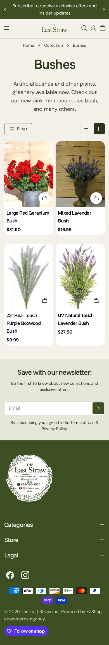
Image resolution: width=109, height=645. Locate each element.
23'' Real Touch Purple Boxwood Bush (23, 323)
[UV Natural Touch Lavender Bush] (80, 276)
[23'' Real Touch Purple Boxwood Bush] (28, 276)
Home (28, 45)
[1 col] (85, 128)
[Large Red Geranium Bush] (28, 174)
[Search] (84, 28)
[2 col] (99, 128)
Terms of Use (82, 422)
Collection (53, 45)
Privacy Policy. (55, 428)
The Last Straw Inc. (40, 611)
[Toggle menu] (6, 28)
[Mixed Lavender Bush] (80, 174)
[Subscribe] (98, 408)
